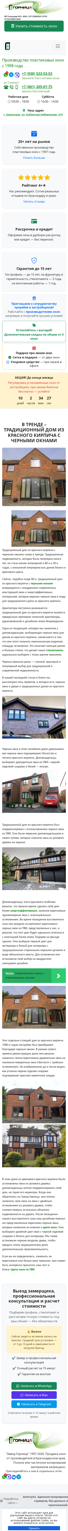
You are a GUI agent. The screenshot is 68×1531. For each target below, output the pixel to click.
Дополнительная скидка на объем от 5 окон (34, 337)
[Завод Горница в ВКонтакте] (13, 1476)
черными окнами (42, 583)
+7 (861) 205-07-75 (37, 86)
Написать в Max (36, 1395)
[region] (34, 1520)
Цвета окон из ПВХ (23, 1269)
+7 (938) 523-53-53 (37, 73)
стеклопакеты (54, 650)
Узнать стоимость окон (36, 26)
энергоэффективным (23, 910)
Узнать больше (34, 158)
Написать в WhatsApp (36, 1386)
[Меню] (58, 46)
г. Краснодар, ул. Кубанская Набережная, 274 (33, 114)
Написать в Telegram (36, 1404)
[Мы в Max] (17, 75)
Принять (34, 1528)
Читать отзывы (34, 201)
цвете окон (50, 1227)
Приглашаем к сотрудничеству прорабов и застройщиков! (34, 305)
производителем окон (43, 312)
